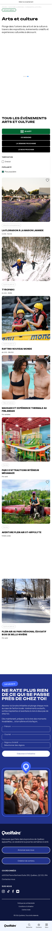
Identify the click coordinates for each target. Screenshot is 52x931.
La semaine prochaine (26, 143)
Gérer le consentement (26, 2)
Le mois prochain (26, 149)
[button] (24, 76)
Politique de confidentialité (26, 903)
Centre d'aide (26, 910)
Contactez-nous (8, 879)
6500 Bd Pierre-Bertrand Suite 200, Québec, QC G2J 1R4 (25, 875)
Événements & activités (33, 7)
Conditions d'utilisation (26, 906)
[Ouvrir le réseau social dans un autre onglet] (3, 892)
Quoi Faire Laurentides (16, 7)
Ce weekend (26, 137)
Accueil (4, 7)
